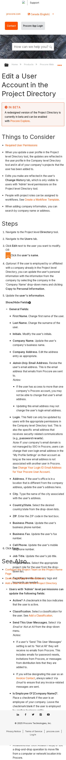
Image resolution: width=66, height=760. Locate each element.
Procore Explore (20, 121)
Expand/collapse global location (60, 63)
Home (15, 64)
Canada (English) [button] (40, 14)
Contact (11, 25)
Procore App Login (33, 25)
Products (29, 64)
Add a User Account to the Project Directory (31, 583)
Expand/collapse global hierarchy (8, 65)
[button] (51, 46)
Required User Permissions (21, 145)
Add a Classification (40, 615)
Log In (33, 734)
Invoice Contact (25, 678)
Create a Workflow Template (42, 199)
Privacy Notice (13, 731)
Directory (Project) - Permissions (24, 578)
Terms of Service (33, 731)
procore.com (13, 14)
